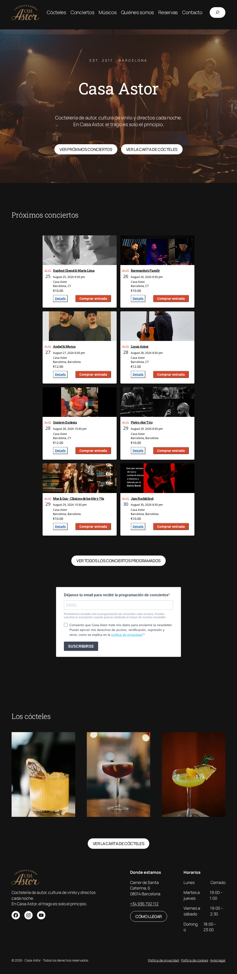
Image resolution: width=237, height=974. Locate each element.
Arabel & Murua (64, 346)
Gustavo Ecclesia (65, 422)
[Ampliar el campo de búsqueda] (217, 12)
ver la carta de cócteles (152, 149)
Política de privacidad (163, 960)
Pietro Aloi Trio (142, 422)
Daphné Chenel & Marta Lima (73, 270)
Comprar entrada (93, 298)
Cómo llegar (148, 916)
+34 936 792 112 (144, 903)
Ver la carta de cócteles (118, 843)
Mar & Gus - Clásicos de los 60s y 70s (78, 498)
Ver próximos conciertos (85, 149)
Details (60, 298)
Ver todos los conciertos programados (118, 560)
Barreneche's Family (145, 270)
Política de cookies (194, 960)
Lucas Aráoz (139, 346)
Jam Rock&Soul (142, 498)
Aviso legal (217, 960)
